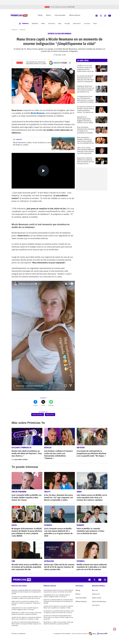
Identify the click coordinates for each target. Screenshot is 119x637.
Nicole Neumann (38, 113)
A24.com (95, 590)
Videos (95, 23)
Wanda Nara (35, 23)
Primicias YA (15, 29)
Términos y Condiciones (18, 633)
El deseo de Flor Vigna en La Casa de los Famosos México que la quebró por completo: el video (26, 618)
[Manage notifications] (114, 629)
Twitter (43, 405)
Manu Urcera (50, 414)
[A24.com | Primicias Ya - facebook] (97, 15)
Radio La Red (96, 598)
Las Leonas (87, 23)
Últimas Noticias (74, 15)
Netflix (43, 23)
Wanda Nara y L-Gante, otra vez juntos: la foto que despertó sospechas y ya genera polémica (26, 613)
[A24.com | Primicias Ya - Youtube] (109, 15)
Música (48, 15)
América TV (96, 594)
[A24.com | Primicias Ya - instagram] (105, 15)
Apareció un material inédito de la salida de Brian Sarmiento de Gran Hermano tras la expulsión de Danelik (26, 591)
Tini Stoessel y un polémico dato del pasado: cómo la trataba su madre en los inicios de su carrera (27, 597)
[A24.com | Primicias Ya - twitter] (101, 15)
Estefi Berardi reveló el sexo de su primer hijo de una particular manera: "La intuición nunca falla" (58, 591)
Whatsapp (51, 405)
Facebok (35, 405)
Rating (40, 15)
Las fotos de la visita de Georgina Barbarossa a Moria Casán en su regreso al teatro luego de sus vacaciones (26, 623)
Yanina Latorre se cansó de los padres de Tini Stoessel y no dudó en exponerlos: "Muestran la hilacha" (26, 603)
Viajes (59, 23)
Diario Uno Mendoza (99, 601)
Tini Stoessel (51, 23)
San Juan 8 (95, 605)
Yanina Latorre (77, 23)
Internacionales (60, 15)
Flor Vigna (67, 23)
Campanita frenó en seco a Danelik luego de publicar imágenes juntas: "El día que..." (25, 608)
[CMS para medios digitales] (102, 633)
